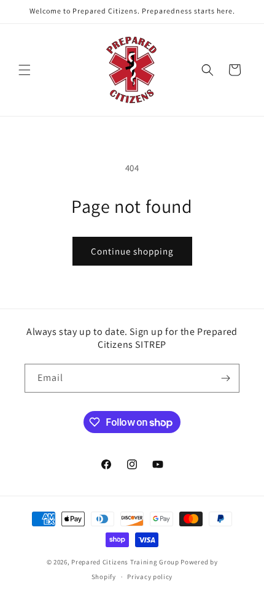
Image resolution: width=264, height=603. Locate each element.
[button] (24, 69)
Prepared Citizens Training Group (125, 562)
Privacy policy (150, 576)
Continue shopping (132, 251)
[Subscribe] (225, 378)
